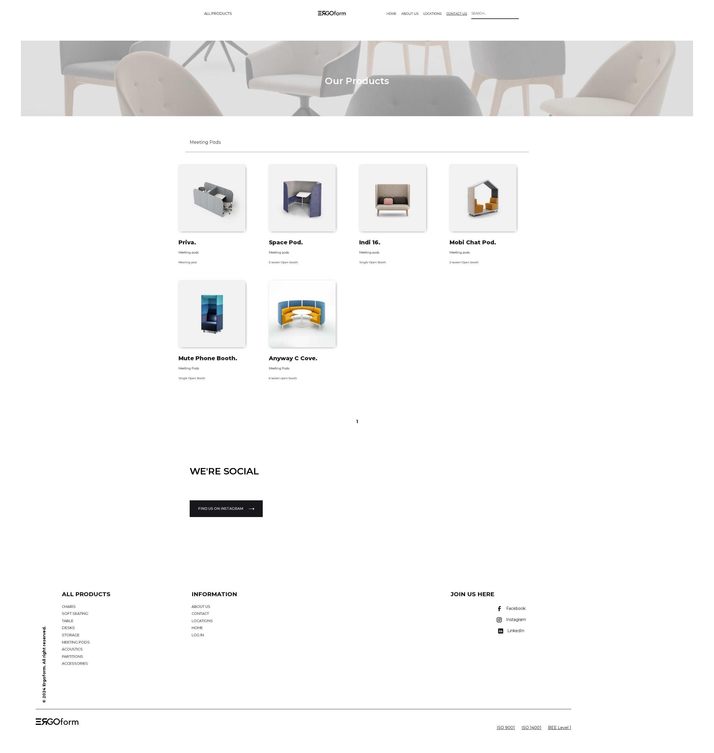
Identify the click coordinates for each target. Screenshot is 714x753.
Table (67, 621)
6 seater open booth (283, 378)
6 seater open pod (282, 388)
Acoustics (72, 649)
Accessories (75, 663)
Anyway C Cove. (293, 358)
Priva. (187, 242)
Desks (68, 628)
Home (197, 628)
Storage (70, 635)
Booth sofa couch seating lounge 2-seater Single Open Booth (400, 276)
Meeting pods (188, 252)
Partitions (72, 656)
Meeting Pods (188, 368)
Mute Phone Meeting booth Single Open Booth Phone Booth (219, 392)
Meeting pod (187, 262)
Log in (198, 635)
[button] (218, 13)
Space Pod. (286, 242)
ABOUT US (409, 14)
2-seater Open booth (283, 262)
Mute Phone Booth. (207, 358)
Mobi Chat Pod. (473, 242)
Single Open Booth (372, 262)
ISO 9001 (506, 727)
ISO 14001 (531, 727)
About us (201, 607)
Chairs (69, 607)
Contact (200, 613)
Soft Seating (75, 613)
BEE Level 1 (559, 727)
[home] (332, 14)
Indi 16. (369, 242)
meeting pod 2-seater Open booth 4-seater (482, 272)
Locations (202, 621)
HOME (391, 14)
